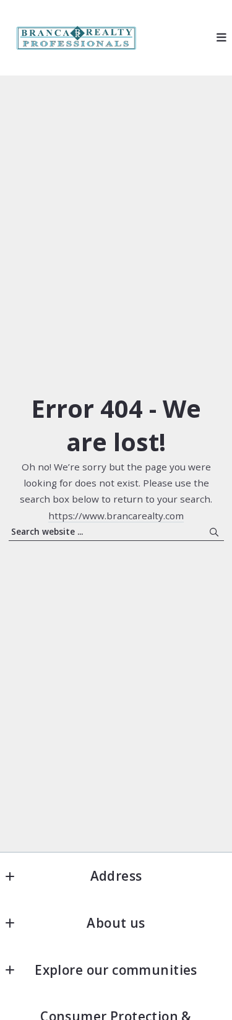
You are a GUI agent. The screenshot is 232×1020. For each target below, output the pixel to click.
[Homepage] (75, 38)
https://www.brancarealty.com (116, 515)
